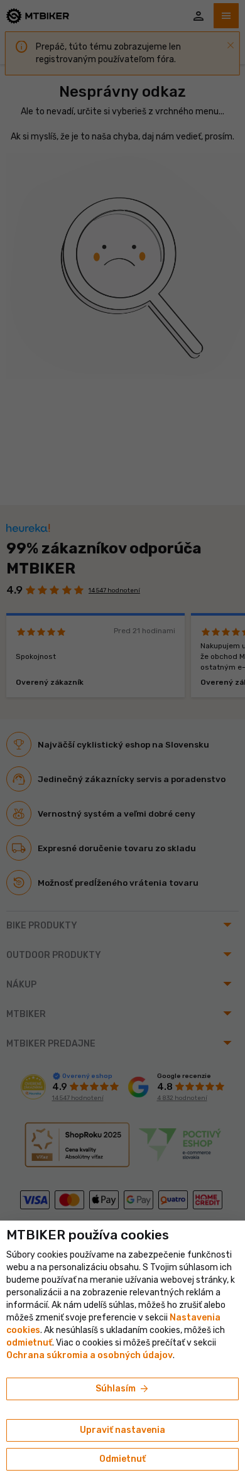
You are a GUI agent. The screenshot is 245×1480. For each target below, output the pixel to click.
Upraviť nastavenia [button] (122, 1430)
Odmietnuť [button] (122, 1459)
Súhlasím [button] (122, 1389)
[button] (29, 1342)
